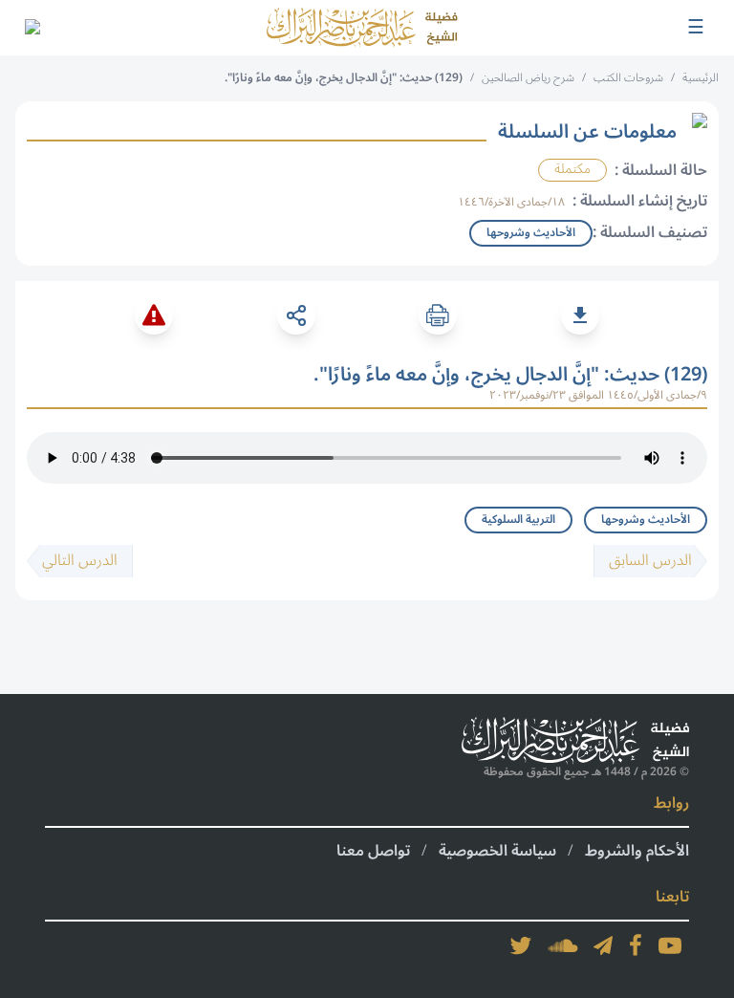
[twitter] (520, 945)
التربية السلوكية (518, 520)
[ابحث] (31, 27)
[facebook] (635, 945)
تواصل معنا (373, 851)
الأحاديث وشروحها (645, 520)
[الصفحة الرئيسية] (362, 28)
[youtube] (669, 945)
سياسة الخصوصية (497, 851)
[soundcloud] (563, 945)
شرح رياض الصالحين (528, 78)
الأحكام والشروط (637, 851)
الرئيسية (700, 78)
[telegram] (603, 945)
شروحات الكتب (628, 78)
